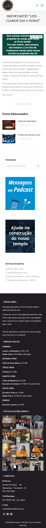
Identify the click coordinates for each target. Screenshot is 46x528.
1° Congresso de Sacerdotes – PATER (20, 280)
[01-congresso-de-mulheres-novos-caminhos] (23, 464)
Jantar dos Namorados (27, 121)
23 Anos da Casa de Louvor (29, 135)
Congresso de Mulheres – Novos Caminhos (22, 276)
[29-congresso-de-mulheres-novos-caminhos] (9, 436)
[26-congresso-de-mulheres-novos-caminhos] (37, 436)
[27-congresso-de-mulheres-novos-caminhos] (23, 436)
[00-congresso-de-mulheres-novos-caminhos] (37, 464)
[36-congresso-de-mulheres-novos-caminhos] (23, 422)
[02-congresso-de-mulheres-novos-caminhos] (9, 464)
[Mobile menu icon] (42, 5)
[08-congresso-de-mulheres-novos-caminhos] (37, 450)
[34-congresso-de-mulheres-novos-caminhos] (9, 422)
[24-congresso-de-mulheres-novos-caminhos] (9, 450)
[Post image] (8, 125)
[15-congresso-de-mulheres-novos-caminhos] (23, 450)
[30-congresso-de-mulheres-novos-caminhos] (37, 422)
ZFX (6, 522)
